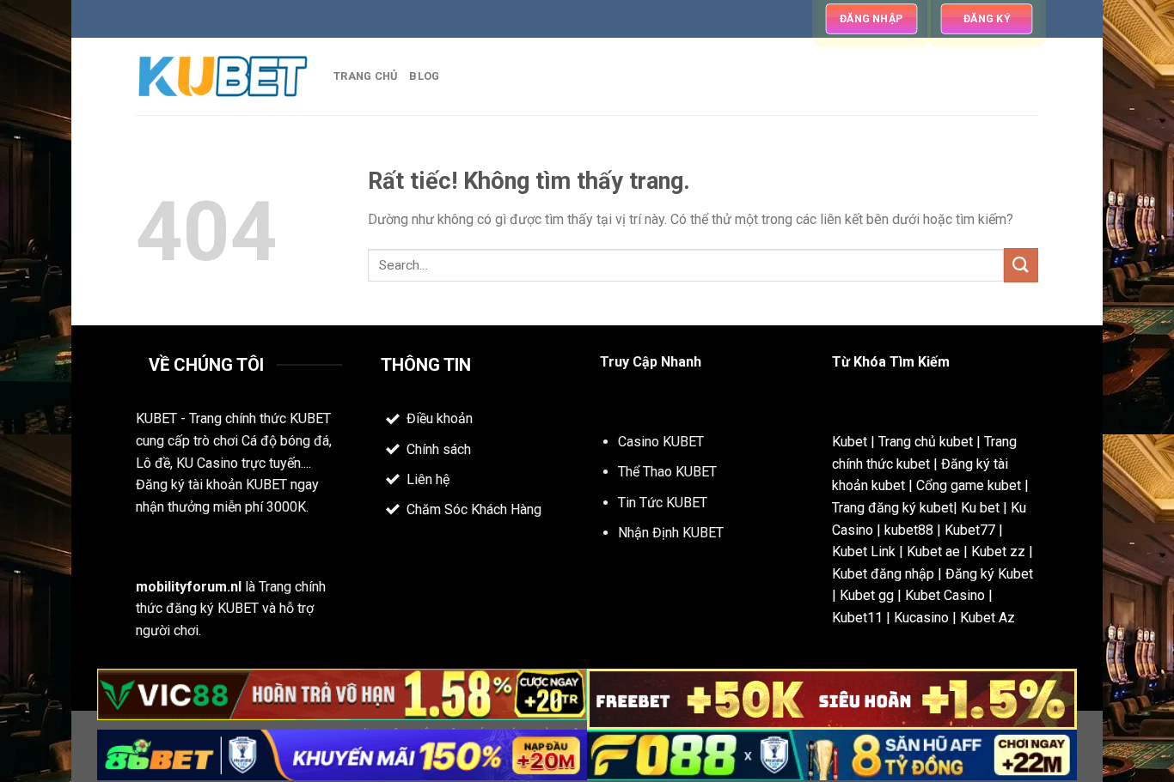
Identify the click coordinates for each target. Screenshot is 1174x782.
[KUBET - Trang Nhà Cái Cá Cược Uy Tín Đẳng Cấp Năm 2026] (222, 76)
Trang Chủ (365, 76)
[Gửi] (1021, 265)
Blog (424, 76)
